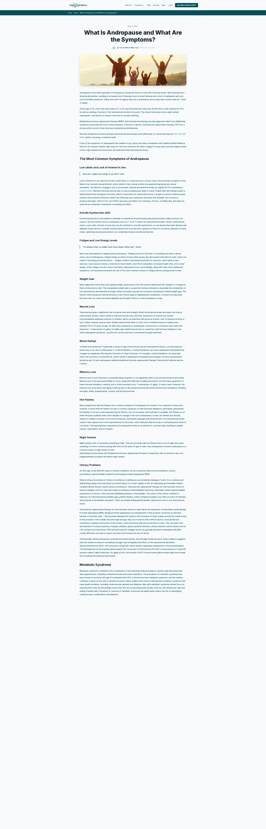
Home (70, 13)
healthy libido (86, 191)
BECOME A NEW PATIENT (186, 5)
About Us (128, 5)
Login (170, 5)
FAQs (149, 5)
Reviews (156, 5)
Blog (163, 5)
